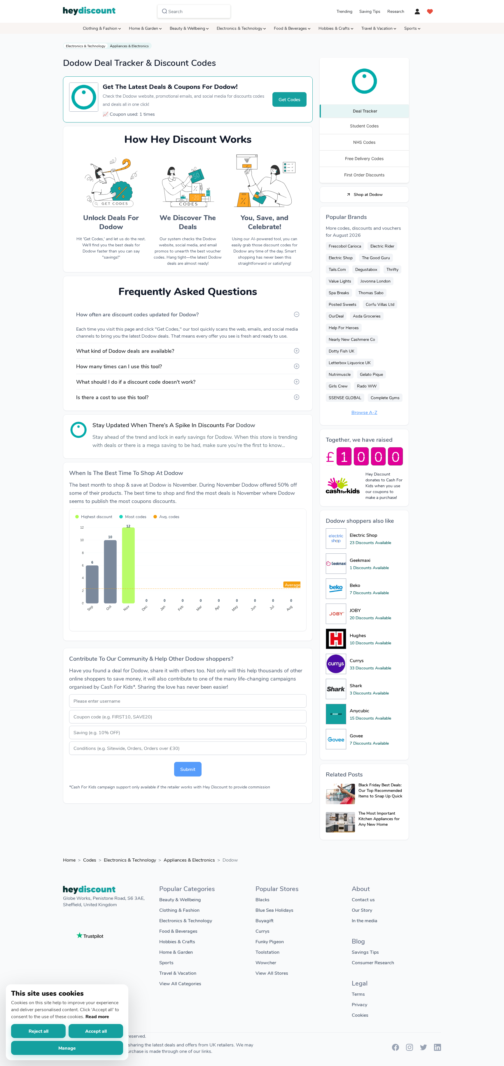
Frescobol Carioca (345, 246)
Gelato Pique (371, 374)
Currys (263, 931)
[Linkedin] (437, 1049)
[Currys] (336, 664)
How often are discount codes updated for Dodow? (137, 314)
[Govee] (336, 739)
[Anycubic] (336, 714)
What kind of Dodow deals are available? (125, 350)
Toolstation (267, 952)
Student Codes (364, 125)
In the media (364, 920)
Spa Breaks (339, 292)
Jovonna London (375, 281)
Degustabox (366, 269)
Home (69, 860)
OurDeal (336, 316)
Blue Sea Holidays (274, 910)
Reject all (38, 1031)
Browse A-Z (364, 412)
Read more (97, 1016)
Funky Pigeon (270, 941)
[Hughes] (336, 639)
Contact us (363, 899)
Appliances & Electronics (129, 45)
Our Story (362, 910)
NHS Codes (364, 142)
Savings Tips (365, 952)
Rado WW (367, 386)
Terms (358, 994)
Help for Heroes (344, 327)
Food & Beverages (290, 28)
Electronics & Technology (239, 28)
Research (395, 11)
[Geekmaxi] (336, 563)
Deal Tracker (365, 110)
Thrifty (392, 269)
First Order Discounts (364, 174)
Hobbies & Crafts (334, 28)
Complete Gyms (385, 397)
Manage (67, 1048)
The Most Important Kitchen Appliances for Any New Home (379, 818)
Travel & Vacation (377, 28)
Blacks (263, 899)
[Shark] (336, 689)
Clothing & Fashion (100, 28)
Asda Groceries (367, 316)
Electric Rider (382, 246)
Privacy (359, 1004)
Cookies (360, 1015)
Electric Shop (341, 257)
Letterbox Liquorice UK (350, 362)
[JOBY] (336, 614)
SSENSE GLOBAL (345, 397)
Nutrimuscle (340, 374)
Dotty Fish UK (341, 351)
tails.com (337, 269)
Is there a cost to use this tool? (112, 397)
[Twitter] (423, 1049)
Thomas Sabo (371, 292)
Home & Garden (143, 28)
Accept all (96, 1031)
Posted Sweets (342, 304)
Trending (344, 11)
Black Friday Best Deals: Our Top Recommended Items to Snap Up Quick (380, 790)
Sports (410, 28)
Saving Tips (369, 11)
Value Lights (340, 281)
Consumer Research (373, 962)
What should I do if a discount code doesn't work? (135, 381)
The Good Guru (376, 257)
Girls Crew (338, 386)
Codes (89, 860)
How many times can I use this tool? (119, 366)
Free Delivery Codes (364, 158)
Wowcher (266, 962)
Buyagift (265, 920)
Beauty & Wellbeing (187, 28)
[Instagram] (409, 1049)
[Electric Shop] (336, 538)
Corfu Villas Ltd (380, 304)
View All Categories (180, 983)
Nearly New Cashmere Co (352, 339)
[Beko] (336, 588)
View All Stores (272, 973)
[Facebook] (395, 1049)
